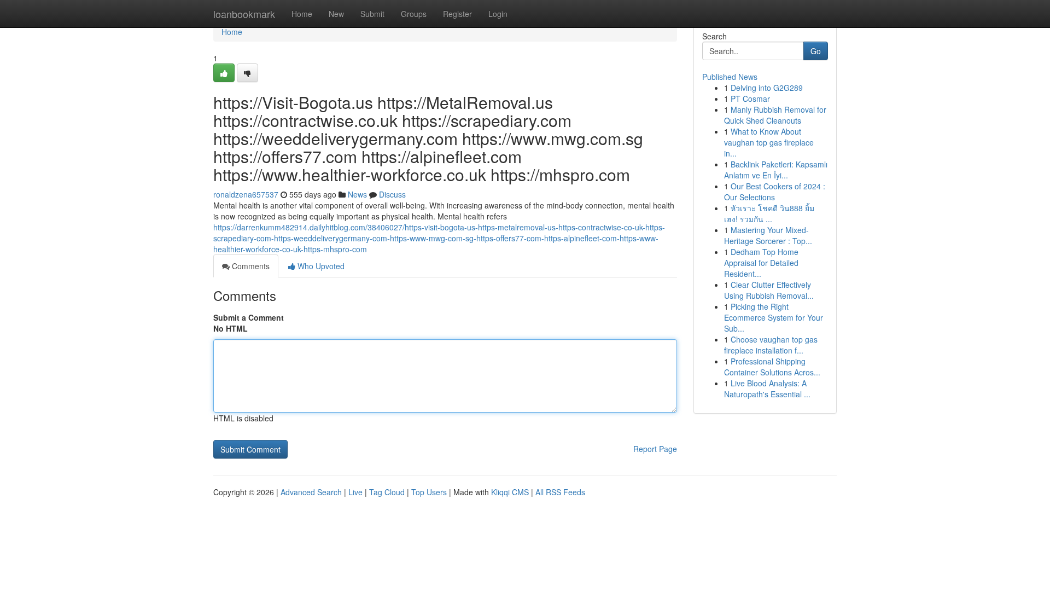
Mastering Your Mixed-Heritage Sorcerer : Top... (768, 235)
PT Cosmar (750, 98)
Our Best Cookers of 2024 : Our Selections (774, 191)
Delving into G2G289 (767, 87)
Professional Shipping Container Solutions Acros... (772, 367)
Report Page (655, 448)
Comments (250, 265)
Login (498, 13)
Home (301, 13)
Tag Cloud (387, 491)
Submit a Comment (248, 317)
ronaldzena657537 (245, 194)
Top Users (429, 491)
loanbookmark (244, 14)
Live (355, 491)
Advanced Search (311, 491)
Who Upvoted (320, 265)
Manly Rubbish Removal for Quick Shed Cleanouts (775, 115)
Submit (372, 13)
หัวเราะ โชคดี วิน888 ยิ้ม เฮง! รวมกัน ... (769, 213)
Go (815, 50)
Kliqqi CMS (510, 491)
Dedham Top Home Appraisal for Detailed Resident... (761, 262)
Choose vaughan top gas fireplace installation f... (771, 345)
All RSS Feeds (560, 491)
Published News (729, 76)
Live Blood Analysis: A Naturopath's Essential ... (767, 388)
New (336, 13)
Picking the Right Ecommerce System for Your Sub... (773, 317)
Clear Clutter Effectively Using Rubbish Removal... (769, 290)
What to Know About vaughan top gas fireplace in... (769, 142)
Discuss (392, 194)
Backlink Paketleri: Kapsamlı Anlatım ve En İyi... (775, 170)
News (357, 194)
